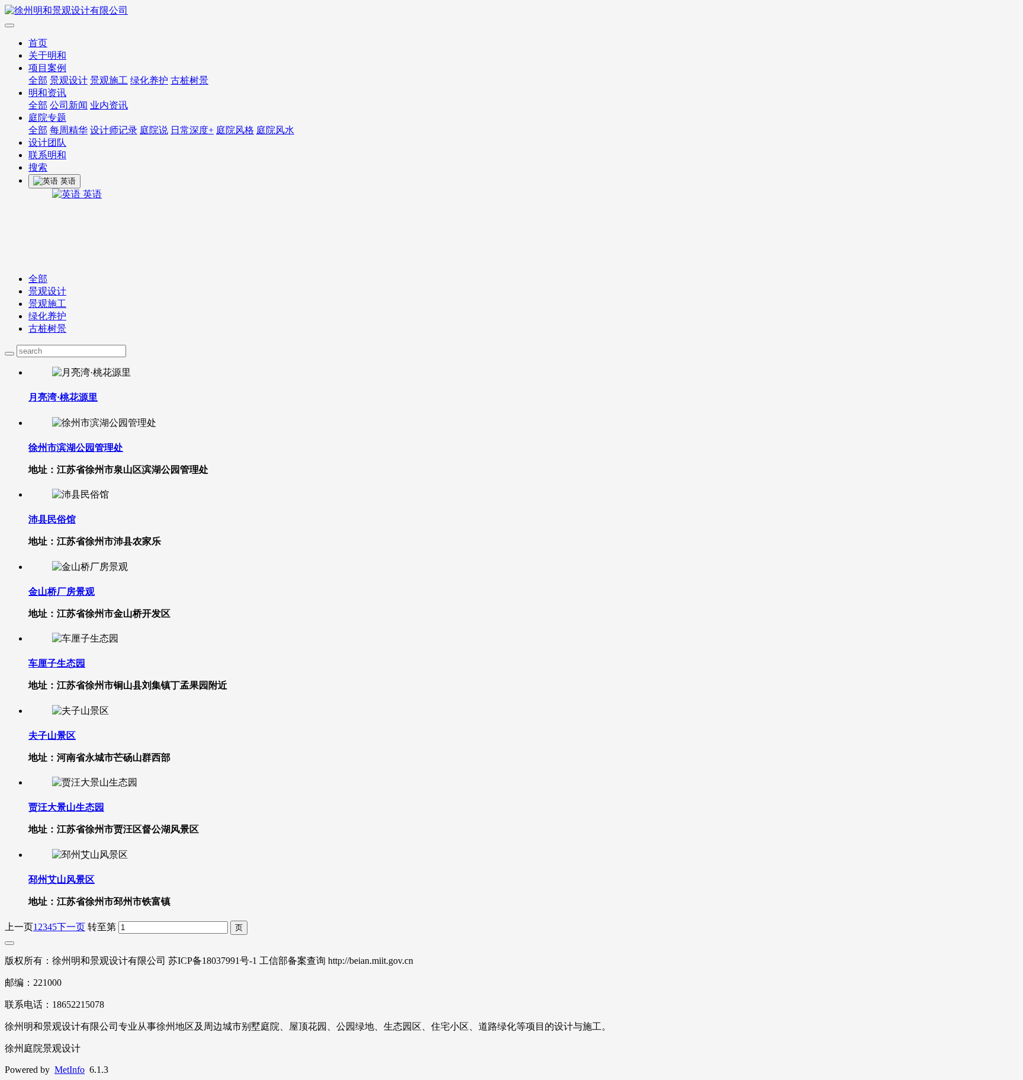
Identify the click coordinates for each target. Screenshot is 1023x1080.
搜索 (37, 167)
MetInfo (69, 1070)
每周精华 (69, 130)
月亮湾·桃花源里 (63, 397)
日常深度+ (192, 130)
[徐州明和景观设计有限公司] (511, 11)
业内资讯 (109, 105)
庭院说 (154, 130)
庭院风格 (235, 130)
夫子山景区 (52, 735)
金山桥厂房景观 (61, 592)
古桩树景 (189, 80)
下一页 (71, 927)
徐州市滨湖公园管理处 (75, 448)
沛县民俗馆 (52, 519)
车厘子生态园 (56, 663)
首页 (37, 43)
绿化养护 (149, 80)
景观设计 (69, 80)
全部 (37, 80)
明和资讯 (47, 93)
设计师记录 (113, 130)
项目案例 (47, 68)
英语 (91, 194)
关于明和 (47, 55)
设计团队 (47, 142)
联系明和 (47, 155)
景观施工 (109, 80)
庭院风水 (275, 130)
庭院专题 (47, 118)
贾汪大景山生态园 (66, 807)
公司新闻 (69, 105)
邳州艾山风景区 (61, 879)
